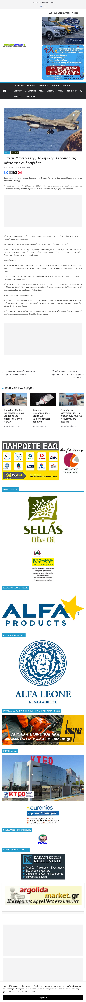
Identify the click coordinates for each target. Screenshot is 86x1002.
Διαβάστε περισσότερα (26, 991)
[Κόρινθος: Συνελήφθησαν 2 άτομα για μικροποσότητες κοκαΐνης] (43, 394)
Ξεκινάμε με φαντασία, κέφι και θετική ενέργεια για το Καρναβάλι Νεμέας (71, 415)
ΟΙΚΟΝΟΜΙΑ (43, 85)
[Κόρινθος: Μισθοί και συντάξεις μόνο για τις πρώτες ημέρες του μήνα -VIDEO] (14, 394)
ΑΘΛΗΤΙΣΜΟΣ (30, 91)
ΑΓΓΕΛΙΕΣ (17, 96)
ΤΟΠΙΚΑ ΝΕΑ (19, 85)
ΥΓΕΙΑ (41, 91)
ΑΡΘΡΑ (60, 91)
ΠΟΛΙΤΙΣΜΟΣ (67, 85)
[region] (43, 991)
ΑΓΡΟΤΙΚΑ (18, 91)
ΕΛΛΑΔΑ (7, 153)
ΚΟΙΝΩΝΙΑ (31, 85)
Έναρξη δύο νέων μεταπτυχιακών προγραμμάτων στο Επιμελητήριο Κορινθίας (67, 374)
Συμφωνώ (43, 997)
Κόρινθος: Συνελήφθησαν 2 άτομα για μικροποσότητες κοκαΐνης (41, 415)
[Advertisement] (43, 211)
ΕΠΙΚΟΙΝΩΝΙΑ (30, 96)
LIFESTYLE (51, 91)
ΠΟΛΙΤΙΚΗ (55, 85)
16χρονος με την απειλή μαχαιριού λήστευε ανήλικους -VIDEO (19, 373)
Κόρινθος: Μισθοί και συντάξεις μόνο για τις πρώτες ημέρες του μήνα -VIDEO (14, 415)
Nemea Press (26, 168)
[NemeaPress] (4, 91)
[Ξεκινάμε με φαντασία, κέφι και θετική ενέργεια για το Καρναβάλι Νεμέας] (71, 394)
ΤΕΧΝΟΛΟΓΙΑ (72, 91)
